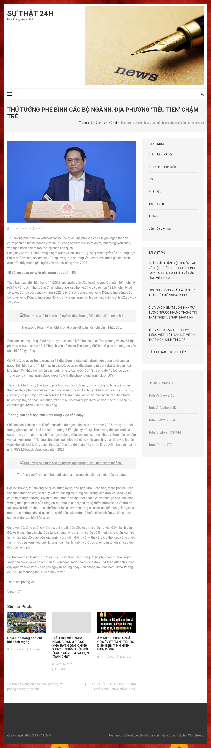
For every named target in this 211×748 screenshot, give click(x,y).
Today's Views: (160, 395)
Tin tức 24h (156, 204)
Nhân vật (155, 191)
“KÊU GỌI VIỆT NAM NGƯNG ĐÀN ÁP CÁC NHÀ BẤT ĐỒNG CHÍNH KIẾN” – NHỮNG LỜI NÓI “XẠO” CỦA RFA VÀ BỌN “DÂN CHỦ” (70, 647)
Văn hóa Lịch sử (160, 228)
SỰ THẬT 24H (30, 13)
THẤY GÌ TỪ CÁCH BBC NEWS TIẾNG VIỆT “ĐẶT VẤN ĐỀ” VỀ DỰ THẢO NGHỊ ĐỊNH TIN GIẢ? (172, 335)
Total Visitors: (159, 432)
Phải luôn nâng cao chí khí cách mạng (24, 640)
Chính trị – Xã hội (160, 154)
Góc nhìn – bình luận (162, 167)
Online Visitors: (160, 383)
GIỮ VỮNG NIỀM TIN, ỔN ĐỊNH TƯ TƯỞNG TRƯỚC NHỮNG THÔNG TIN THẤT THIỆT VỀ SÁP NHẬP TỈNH (173, 312)
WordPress (195, 735)
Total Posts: (158, 445)
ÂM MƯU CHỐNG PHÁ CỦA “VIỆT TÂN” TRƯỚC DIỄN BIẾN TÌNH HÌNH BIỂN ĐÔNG (115, 643)
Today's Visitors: (161, 408)
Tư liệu (153, 216)
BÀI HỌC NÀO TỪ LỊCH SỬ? (167, 352)
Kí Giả (39, 228)
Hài (151, 179)
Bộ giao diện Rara (156, 735)
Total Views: (158, 420)
